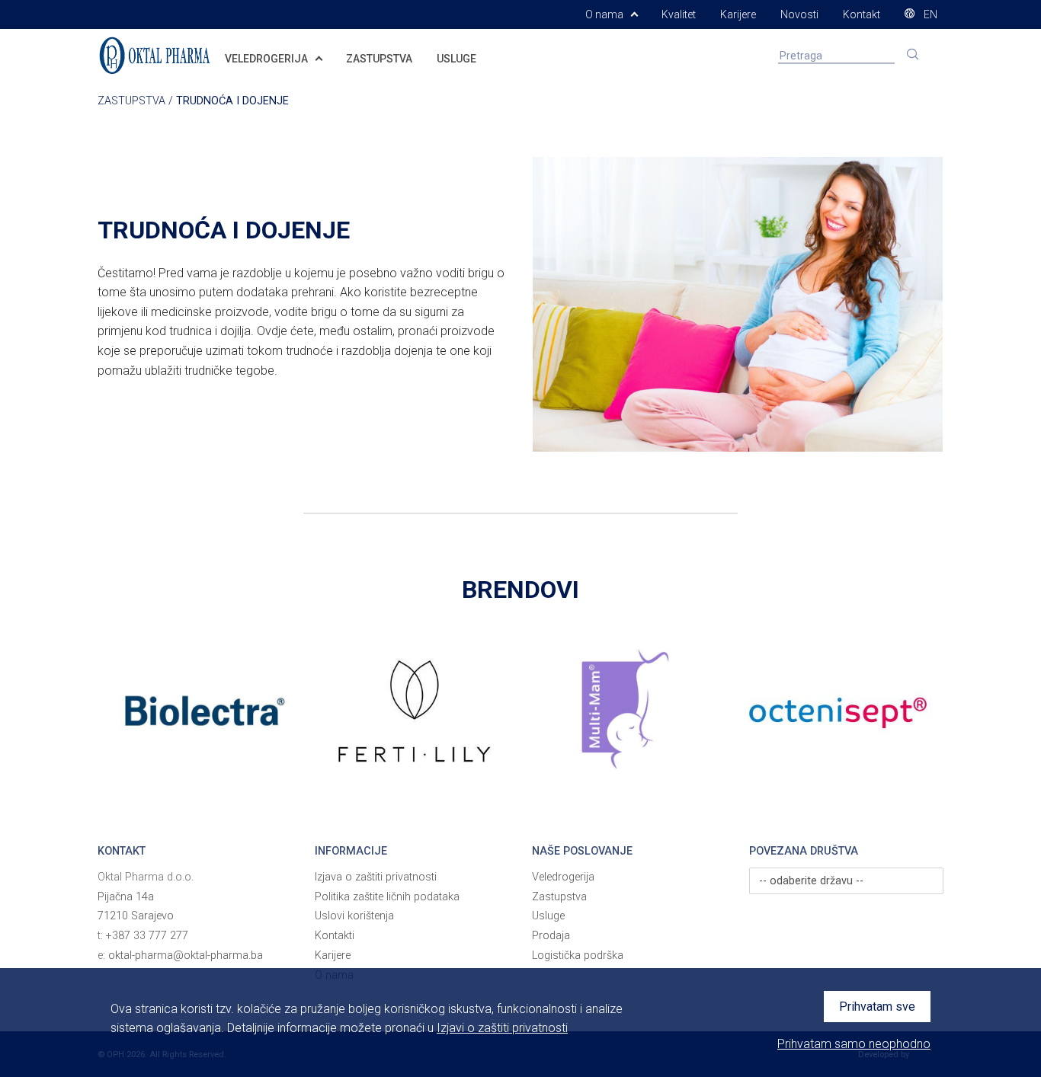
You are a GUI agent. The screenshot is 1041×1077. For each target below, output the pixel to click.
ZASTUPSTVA (379, 59)
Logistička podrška (577, 955)
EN (929, 14)
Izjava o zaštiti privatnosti (376, 877)
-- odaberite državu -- (811, 880)
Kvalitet (678, 14)
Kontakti (334, 935)
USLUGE (456, 59)
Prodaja (551, 935)
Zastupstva (559, 896)
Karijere (738, 14)
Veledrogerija (563, 877)
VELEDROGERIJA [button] (267, 59)
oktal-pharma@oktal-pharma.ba (185, 955)
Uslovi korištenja (354, 915)
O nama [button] (605, 14)
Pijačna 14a (126, 896)
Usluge (548, 915)
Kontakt (861, 14)
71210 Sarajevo (136, 915)
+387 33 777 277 (147, 935)
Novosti (799, 14)
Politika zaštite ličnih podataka (387, 896)
